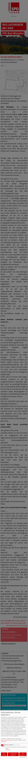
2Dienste (7, 749)
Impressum (3, 741)
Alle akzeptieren (23, 754)
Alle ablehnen (4, 754)
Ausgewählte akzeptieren (13, 754)
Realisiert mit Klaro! (23, 757)
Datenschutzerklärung (6, 740)
